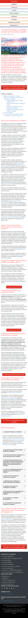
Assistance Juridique (14, 22)
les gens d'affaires (17, 440)
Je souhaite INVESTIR (7, 562)
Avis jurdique (8, 610)
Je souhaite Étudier (6, 560)
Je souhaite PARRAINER (7, 564)
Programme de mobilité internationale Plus (12, 217)
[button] (26, 613)
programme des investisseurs (8, 398)
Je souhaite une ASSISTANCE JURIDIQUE (12, 570)
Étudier (14, 10)
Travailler (14, 7)
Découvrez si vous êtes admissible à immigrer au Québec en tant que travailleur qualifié (14, 87)
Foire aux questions (8, 112)
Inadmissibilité (14, 25)
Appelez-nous (20, 610)
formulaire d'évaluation (8, 444)
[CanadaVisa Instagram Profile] (13, 588)
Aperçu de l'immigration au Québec (12, 96)
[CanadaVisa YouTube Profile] (6, 588)
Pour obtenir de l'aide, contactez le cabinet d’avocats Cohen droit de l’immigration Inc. (13, 114)
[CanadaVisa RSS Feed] (9, 588)
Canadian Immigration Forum (9, 580)
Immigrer (14, 4)
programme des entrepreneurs (15, 392)
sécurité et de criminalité (8, 183)
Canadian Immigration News (8, 582)
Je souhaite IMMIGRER (7, 556)
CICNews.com (5, 578)
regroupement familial (18, 438)
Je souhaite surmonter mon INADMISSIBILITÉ (12, 572)
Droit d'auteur (14, 610)
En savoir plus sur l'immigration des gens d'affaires (14, 421)
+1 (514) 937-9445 (7, 594)
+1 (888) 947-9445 (7, 600)
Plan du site (4, 609)
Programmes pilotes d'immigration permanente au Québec (14, 107)
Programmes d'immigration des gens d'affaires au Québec (15, 110)
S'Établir (14, 19)
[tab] (14, 432)
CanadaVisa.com (6, 576)
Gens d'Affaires (14, 13)
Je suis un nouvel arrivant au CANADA (11, 566)
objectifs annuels (21, 249)
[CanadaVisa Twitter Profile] (4, 588)
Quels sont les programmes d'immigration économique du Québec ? (13, 98)
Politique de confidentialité (19, 609)
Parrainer (14, 16)
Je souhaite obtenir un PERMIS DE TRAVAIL (12, 558)
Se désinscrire (11, 609)
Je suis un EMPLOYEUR (7, 568)
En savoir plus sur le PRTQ (14, 287)
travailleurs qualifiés (7, 438)
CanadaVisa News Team (7, 584)
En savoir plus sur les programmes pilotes (13, 374)
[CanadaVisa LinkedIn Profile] (11, 588)
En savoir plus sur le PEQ (13, 330)
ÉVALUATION (14, 1)
